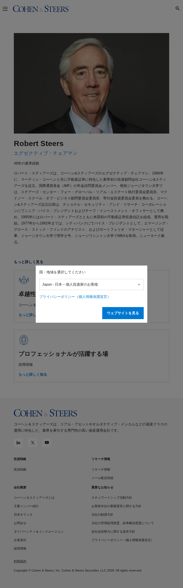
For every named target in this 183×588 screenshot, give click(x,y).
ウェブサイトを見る (123, 313)
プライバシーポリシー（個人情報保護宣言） (75, 297)
